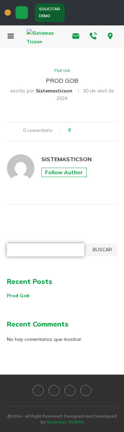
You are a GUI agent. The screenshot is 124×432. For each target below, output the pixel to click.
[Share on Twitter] (89, 131)
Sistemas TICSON (65, 421)
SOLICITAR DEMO (49, 12)
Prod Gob (18, 295)
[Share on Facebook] (82, 131)
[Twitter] (89, 13)
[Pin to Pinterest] (95, 131)
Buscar (15, 238)
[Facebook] (76, 13)
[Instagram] (102, 13)
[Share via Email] (102, 131)
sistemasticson (54, 91)
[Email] (116, 13)
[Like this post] (74, 131)
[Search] (22, 12)
